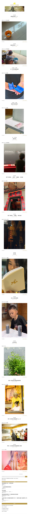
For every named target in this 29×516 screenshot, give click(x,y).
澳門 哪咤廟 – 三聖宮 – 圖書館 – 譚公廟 (14, 177)
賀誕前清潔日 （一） (14, 45)
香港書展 (16, 102)
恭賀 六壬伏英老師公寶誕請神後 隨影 (14, 445)
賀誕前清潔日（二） (14, 16)
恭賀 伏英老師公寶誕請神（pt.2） (14, 418)
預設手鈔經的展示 (14, 104)
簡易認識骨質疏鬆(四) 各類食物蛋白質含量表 (10, 494)
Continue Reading (25, 100)
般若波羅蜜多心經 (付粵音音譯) (7, 483)
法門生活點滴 (13, 102)
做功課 (14, 253)
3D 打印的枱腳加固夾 (14, 69)
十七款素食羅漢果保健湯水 (6, 486)
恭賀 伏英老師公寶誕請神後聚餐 (14, 380)
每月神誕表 (4, 490)
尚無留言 (16, 17)
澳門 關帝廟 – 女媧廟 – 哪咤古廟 (14, 215)
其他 (12, 137)
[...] (11, 491)
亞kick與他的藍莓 (14, 298)
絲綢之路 (14, 138)
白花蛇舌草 (14, 342)
